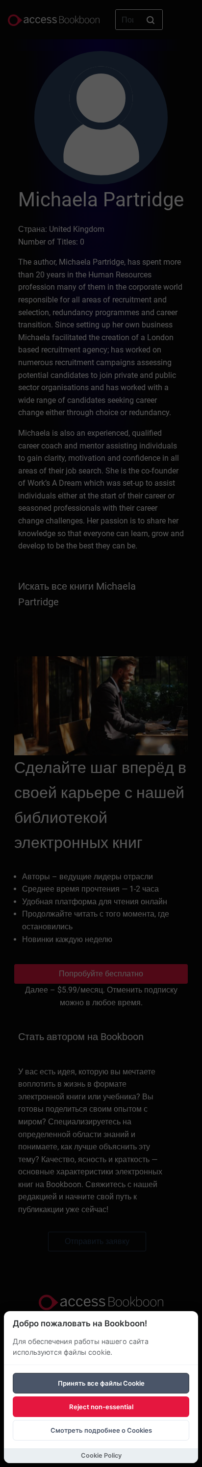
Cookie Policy (101, 1455)
